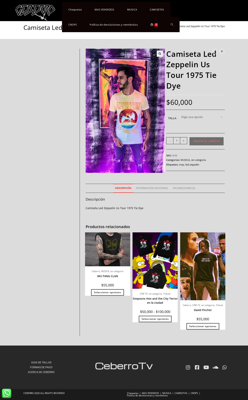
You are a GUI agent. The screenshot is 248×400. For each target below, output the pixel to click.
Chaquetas (133, 393)
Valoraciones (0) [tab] (184, 188)
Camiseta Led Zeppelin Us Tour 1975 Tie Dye (199, 26)
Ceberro (96, 271)
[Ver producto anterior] (215, 51)
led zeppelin (192, 164)
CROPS (194, 393)
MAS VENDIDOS (150, 393)
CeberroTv (124, 365)
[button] (160, 54)
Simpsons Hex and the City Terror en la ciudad (155, 300)
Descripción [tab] (123, 188)
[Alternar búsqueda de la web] (172, 24)
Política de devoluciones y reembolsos (147, 395)
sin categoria (198, 160)
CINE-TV (144, 293)
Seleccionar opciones (107, 292)
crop (181, 164)
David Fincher (203, 310)
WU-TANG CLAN (107, 276)
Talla (172, 118)
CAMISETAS (181, 393)
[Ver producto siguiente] (222, 51)
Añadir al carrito (206, 141)
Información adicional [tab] (152, 188)
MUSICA (185, 160)
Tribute (166, 293)
